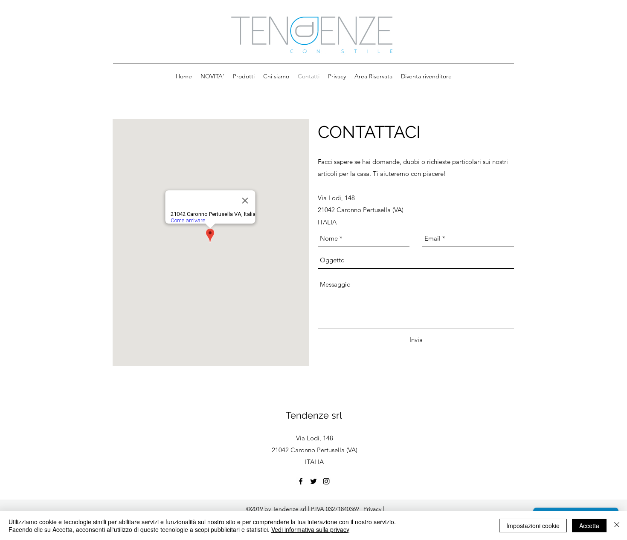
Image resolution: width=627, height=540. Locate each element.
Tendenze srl (314, 415)
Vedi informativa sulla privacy (310, 529)
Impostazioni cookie (533, 525)
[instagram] (326, 481)
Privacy (373, 509)
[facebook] (300, 481)
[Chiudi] (617, 525)
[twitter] (313, 481)
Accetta (589, 525)
